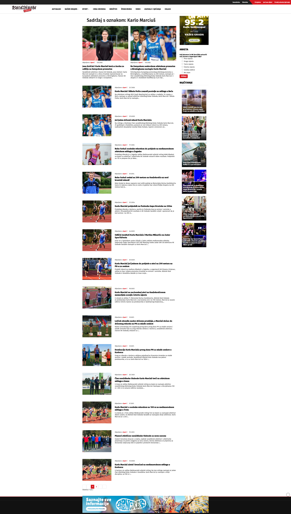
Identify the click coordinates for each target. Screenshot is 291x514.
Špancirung (126, 9)
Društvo (113, 9)
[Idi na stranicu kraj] (104, 487)
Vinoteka (245, 2)
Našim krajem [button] (71, 9)
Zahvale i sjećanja (152, 9)
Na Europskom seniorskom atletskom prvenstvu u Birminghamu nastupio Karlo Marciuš (152, 67)
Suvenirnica (236, 2)
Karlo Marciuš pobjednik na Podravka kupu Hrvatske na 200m (143, 206)
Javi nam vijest (267, 2)
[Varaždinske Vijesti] (24, 8)
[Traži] (247, 9)
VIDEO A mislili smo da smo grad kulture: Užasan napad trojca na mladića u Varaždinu (194, 109)
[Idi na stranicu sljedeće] (100, 487)
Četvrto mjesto (189, 67)
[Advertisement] (194, 287)
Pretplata (258, 2)
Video (138, 9)
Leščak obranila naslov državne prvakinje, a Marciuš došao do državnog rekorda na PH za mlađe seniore (143, 322)
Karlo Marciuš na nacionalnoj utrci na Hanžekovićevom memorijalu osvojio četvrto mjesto (140, 293)
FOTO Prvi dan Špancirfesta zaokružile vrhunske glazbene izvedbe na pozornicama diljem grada (194, 242)
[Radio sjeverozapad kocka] (194, 30)
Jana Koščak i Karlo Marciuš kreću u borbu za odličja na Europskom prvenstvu (103, 67)
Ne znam (186, 73)
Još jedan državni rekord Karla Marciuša (133, 120)
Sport (92, 62)
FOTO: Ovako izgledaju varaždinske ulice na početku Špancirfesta (193, 216)
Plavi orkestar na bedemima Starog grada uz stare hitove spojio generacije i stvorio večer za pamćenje (193, 188)
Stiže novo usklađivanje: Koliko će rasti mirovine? (192, 164)
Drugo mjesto (188, 61)
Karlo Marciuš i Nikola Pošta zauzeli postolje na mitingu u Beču (144, 91)
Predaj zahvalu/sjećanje (282, 2)
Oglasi (168, 9)
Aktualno (56, 9)
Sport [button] (85, 9)
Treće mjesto (188, 64)
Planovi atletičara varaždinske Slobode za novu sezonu (140, 436)
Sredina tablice (189, 70)
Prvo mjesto (188, 59)
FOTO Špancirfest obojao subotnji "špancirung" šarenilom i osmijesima (192, 136)
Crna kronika (99, 9)
